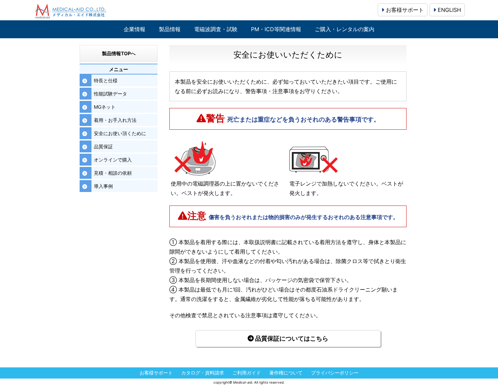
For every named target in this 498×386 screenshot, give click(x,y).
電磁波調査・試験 (215, 29)
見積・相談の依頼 (113, 173)
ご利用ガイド (246, 372)
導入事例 (103, 186)
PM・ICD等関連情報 (276, 29)
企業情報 (134, 29)
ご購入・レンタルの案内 (344, 29)
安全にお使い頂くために (120, 133)
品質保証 (103, 146)
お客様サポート (404, 9)
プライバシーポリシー (334, 372)
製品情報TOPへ (119, 53)
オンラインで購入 (113, 160)
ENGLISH (448, 9)
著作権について (286, 372)
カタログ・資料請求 (202, 372)
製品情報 (170, 29)
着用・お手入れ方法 (115, 120)
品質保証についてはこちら (291, 338)
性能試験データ (110, 93)
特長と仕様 (106, 80)
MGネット (105, 107)
